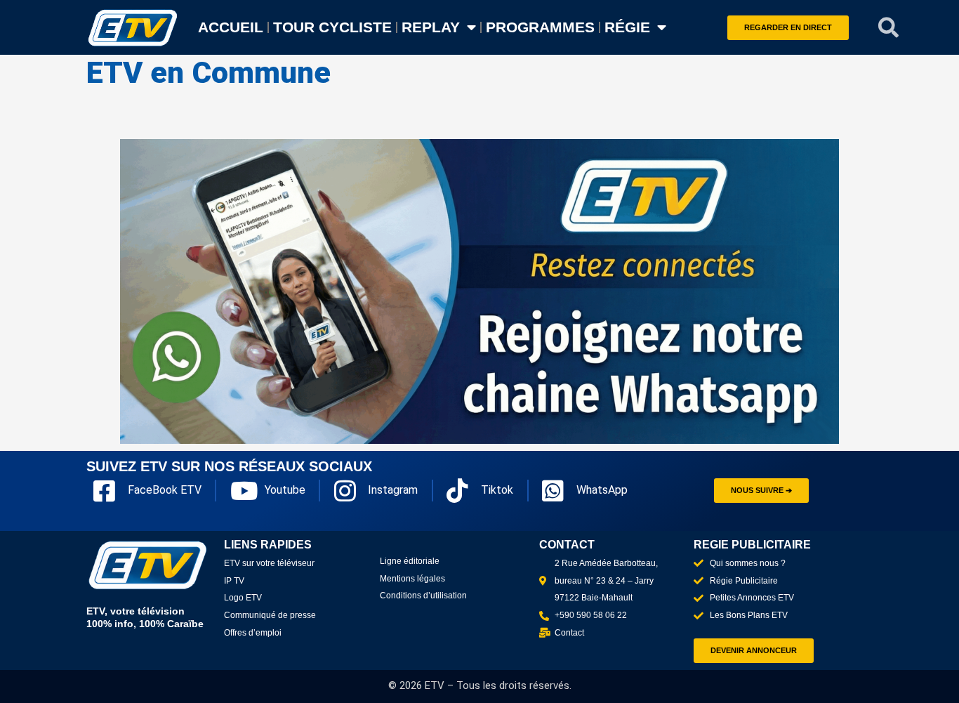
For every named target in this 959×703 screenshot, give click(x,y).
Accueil (230, 27)
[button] (888, 27)
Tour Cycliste (332, 27)
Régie (627, 27)
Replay (431, 27)
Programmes (540, 27)
